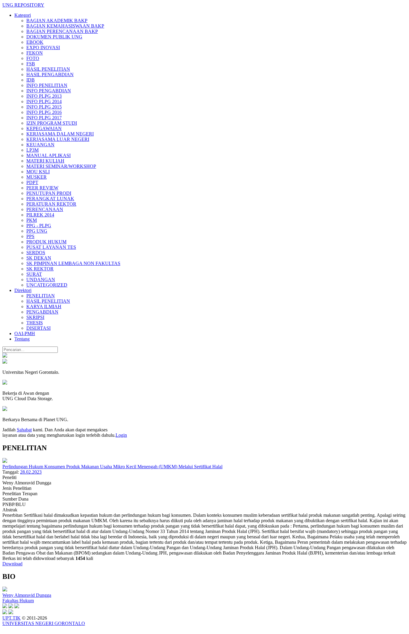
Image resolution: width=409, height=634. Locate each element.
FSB (30, 63)
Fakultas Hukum (18, 600)
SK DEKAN (38, 257)
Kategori (22, 15)
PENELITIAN (40, 295)
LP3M (32, 150)
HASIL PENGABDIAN (50, 74)
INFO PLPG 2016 (44, 112)
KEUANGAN (40, 144)
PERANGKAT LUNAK (50, 198)
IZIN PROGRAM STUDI (51, 123)
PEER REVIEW (42, 187)
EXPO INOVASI (43, 47)
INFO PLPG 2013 (44, 96)
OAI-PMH (24, 333)
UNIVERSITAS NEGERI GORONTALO (43, 623)
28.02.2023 (31, 472)
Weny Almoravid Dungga (26, 595)
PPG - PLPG (38, 225)
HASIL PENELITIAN (48, 69)
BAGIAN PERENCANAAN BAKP (62, 31)
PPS (30, 236)
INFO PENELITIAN (46, 85)
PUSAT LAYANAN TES (51, 247)
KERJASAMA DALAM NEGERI (60, 133)
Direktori (22, 290)
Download (12, 563)
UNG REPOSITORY (23, 4)
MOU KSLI (38, 171)
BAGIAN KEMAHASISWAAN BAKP (65, 25)
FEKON (34, 52)
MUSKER (36, 177)
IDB (30, 79)
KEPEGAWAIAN (44, 128)
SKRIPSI (35, 317)
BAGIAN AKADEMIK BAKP (56, 20)
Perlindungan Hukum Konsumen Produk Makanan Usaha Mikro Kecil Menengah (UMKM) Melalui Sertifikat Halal (112, 466)
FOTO (32, 58)
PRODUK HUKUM (46, 241)
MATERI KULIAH (45, 160)
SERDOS (35, 252)
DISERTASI (38, 328)
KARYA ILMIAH (43, 306)
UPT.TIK (11, 618)
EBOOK (34, 42)
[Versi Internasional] (4, 356)
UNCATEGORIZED (46, 284)
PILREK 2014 (40, 214)
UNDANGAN (40, 279)
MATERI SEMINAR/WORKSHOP (61, 166)
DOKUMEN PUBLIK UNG (54, 36)
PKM (31, 220)
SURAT (34, 274)
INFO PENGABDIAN (48, 90)
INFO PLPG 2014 (44, 101)
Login (121, 435)
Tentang (22, 338)
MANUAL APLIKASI (48, 155)
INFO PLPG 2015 (44, 106)
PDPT (32, 182)
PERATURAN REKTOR (51, 204)
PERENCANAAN (44, 209)
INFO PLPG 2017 (44, 117)
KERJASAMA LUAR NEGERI (57, 139)
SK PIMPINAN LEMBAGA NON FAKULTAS (73, 263)
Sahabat (24, 429)
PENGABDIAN (42, 311)
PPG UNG (36, 231)
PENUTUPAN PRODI (48, 193)
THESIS (34, 322)
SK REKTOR (40, 268)
